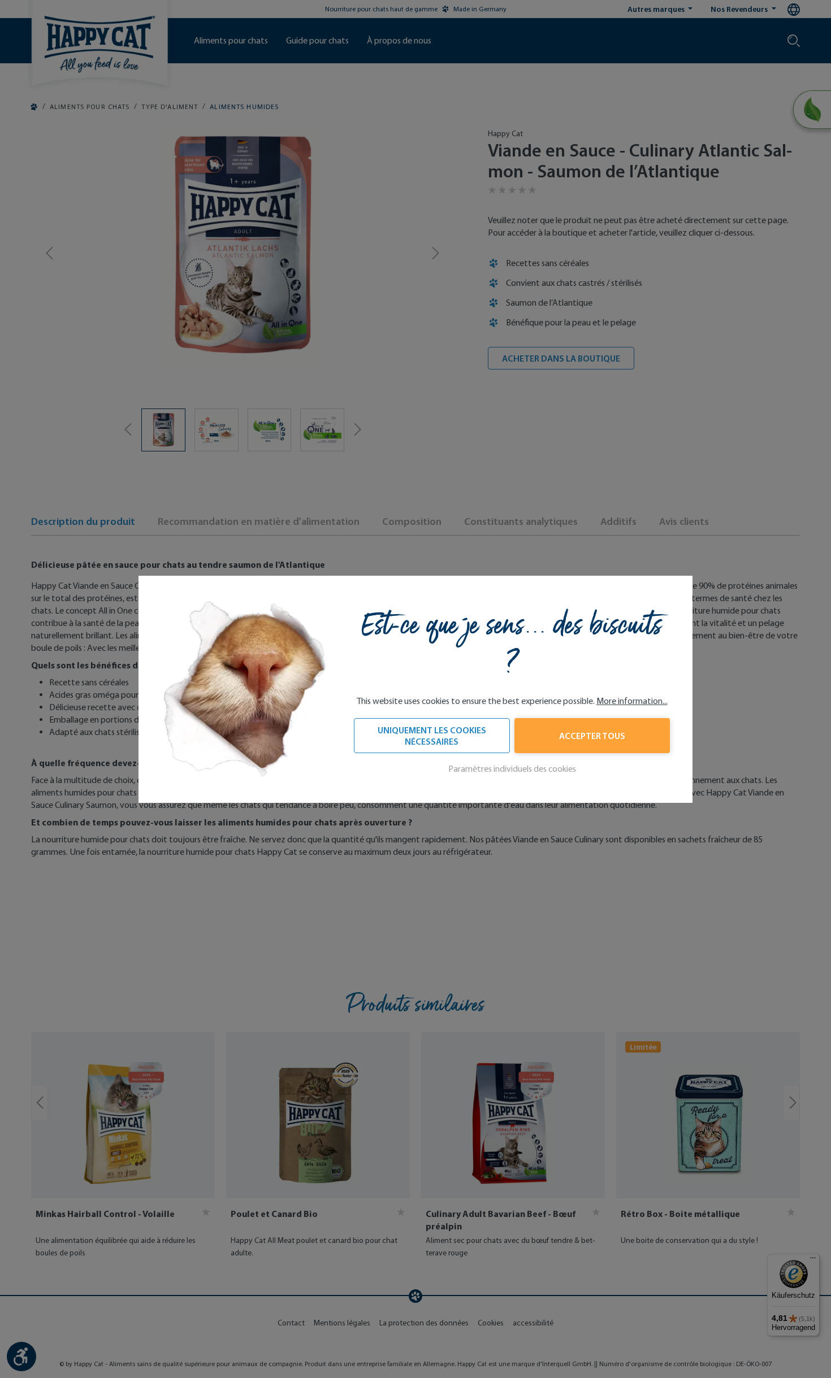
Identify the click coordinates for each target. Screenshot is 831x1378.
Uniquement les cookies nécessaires (432, 735)
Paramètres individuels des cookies (512, 768)
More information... (632, 700)
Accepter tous (592, 735)
